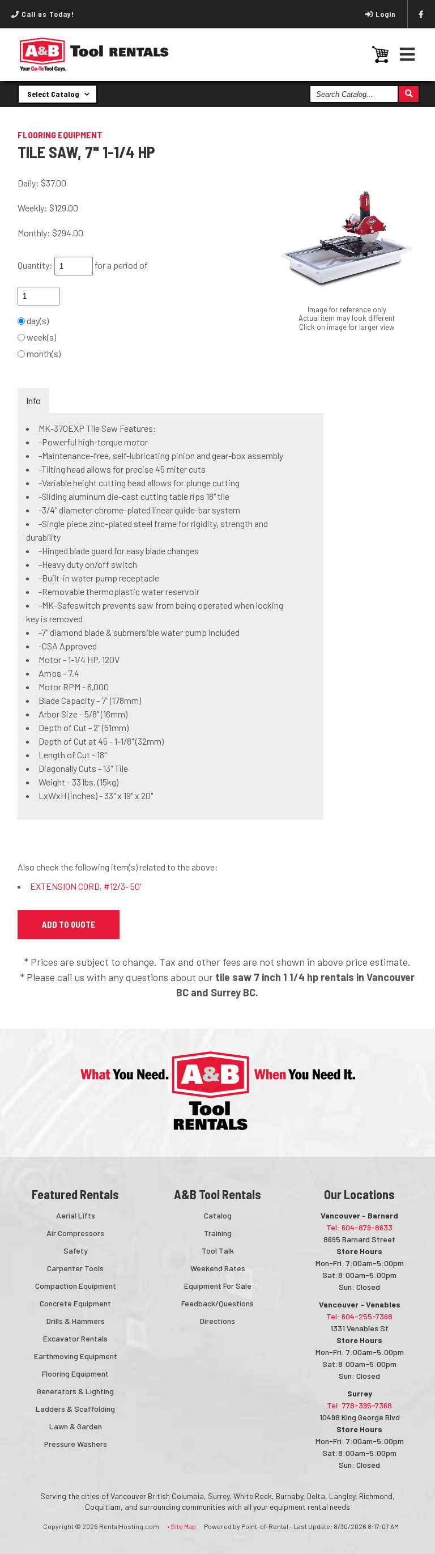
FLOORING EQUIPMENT (60, 134)
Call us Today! (46, 14)
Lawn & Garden (75, 1426)
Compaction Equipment (75, 1285)
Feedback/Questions (217, 1303)
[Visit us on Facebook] (421, 14)
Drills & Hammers (75, 1321)
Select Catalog (54, 94)
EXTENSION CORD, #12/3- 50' (86, 886)
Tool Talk (218, 1250)
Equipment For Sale (217, 1285)
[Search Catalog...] (408, 94)
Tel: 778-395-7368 (359, 1405)
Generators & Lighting (75, 1391)
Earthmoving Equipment (75, 1356)
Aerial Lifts (75, 1215)
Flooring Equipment (75, 1373)
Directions (217, 1321)
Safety (75, 1250)
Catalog (218, 1215)
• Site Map (181, 1526)
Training (218, 1233)
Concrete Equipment (75, 1303)
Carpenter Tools (75, 1268)
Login (386, 14)
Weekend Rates (217, 1268)
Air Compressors (75, 1233)
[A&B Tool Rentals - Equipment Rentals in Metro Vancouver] (94, 68)
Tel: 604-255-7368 (359, 1316)
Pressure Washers (75, 1444)
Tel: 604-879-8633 (359, 1227)
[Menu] (407, 54)
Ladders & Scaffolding (75, 1408)
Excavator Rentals (75, 1338)
